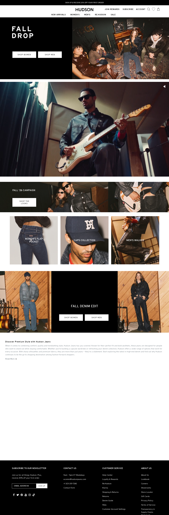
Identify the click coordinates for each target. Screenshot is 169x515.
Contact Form (69, 488)
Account (140, 9)
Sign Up (41, 486)
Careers (144, 483)
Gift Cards (145, 496)
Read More (10, 359)
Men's (87, 15)
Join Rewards (112, 9)
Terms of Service (148, 505)
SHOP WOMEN (71, 317)
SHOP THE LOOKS (24, 202)
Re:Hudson (100, 15)
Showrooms (146, 488)
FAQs (104, 505)
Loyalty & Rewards (110, 479)
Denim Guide (107, 500)
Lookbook (145, 479)
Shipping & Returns (110, 492)
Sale (113, 15)
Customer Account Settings (114, 509)
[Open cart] (158, 9)
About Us (145, 475)
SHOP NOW (23, 73)
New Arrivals (58, 15)
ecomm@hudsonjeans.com (75, 479)
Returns (105, 496)
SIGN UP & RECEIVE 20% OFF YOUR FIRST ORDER (84, 3)
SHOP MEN (96, 317)
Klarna (105, 488)
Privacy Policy (147, 500)
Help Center (107, 475)
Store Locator (147, 492)
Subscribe (128, 9)
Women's (75, 15)
